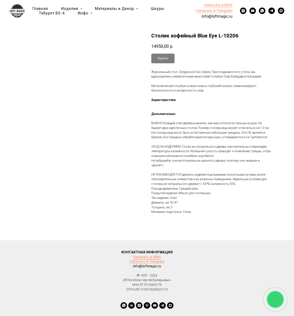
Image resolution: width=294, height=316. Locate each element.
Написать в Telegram (214, 10)
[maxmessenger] (281, 11)
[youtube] (252, 11)
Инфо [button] (83, 13)
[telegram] (271, 11)
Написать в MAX (218, 5)
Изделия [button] (70, 8)
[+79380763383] (147, 305)
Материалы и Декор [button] (115, 8)
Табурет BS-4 (52, 13)
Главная (40, 8)
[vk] (131, 305)
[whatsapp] (262, 11)
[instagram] (243, 11)
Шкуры (157, 8)
